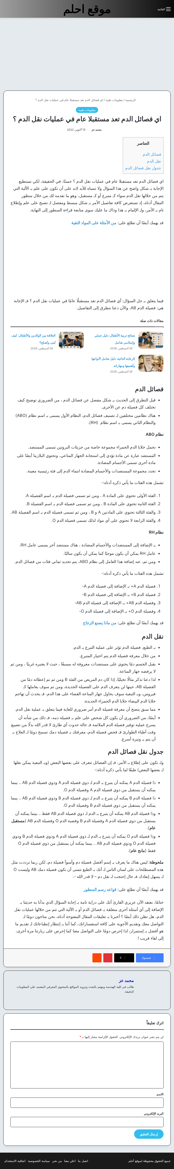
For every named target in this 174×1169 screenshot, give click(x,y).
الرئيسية (131, 100)
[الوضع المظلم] (144, 11)
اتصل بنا (83, 1161)
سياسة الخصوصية (39, 1161)
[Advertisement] (136, 54)
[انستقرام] (115, 999)
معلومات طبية (114, 100)
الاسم (160, 1094)
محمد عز (97, 129)
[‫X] (120, 999)
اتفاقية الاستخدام (15, 1161)
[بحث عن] (152, 11)
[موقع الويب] (131, 999)
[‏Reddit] (97, 957)
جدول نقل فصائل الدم (143, 167)
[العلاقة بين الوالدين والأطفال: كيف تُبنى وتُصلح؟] (71, 340)
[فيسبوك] (125, 999)
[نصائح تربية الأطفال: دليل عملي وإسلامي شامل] (150, 340)
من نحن (57, 1161)
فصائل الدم (152, 154)
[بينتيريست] (107, 957)
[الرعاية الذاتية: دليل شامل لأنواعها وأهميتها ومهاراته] (150, 363)
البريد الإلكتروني (154, 1113)
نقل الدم (154, 161)
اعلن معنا (70, 1161)
